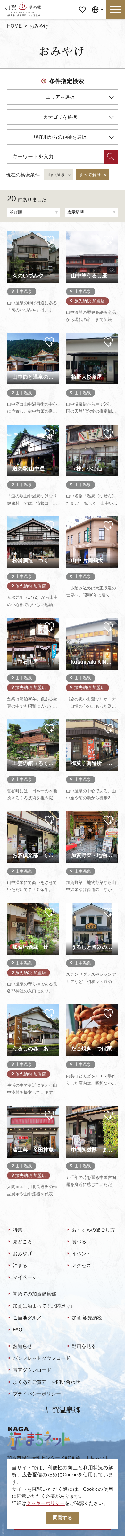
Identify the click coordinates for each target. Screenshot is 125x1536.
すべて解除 (90, 174)
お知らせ (22, 1346)
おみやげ (22, 1253)
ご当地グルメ (27, 1317)
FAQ (17, 1329)
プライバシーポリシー (37, 1393)
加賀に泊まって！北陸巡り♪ (43, 1306)
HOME (14, 26)
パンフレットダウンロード (42, 1358)
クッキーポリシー (45, 1503)
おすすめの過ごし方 (93, 1229)
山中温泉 (56, 174)
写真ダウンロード (32, 1370)
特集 (17, 1229)
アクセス (81, 1265)
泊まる (20, 1265)
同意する (62, 1517)
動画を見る (84, 1346)
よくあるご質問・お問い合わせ (46, 1382)
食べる (79, 1241)
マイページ (82, 7)
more (12, 233)
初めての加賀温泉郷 (34, 1294)
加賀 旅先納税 (87, 1317)
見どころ (22, 1241)
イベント (81, 1253)
